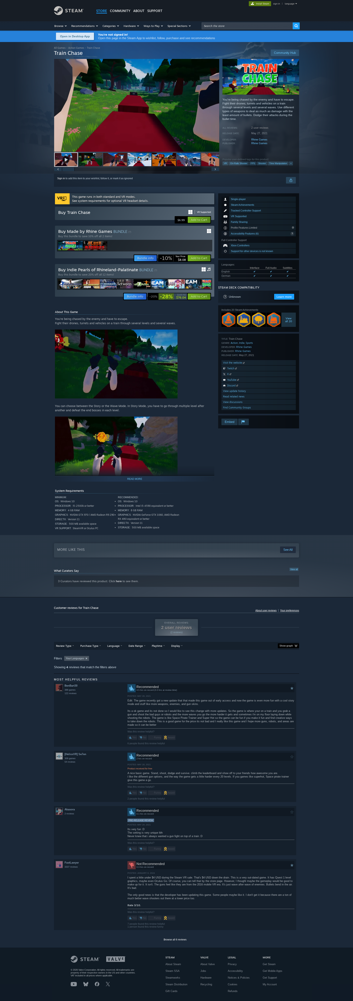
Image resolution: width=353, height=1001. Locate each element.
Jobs (203, 970)
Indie (242, 342)
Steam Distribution (176, 984)
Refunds (233, 991)
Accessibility (235, 970)
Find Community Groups (237, 407)
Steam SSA (172, 970)
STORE (101, 11)
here (119, 581)
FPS (253, 163)
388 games (70, 690)
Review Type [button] (63, 645)
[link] (173, 258)
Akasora (70, 809)
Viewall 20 (288, 320)
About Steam (173, 964)
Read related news (234, 396)
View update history (234, 391)
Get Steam (269, 964)
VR (225, 163)
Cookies (232, 984)
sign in (276, 3)
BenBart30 (71, 685)
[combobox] (247, 25)
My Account (270, 984)
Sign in (61, 178)
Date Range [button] (135, 645)
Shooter (262, 163)
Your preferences (289, 610)
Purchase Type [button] (89, 645)
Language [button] (113, 645)
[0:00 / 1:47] (136, 105)
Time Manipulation (278, 163)
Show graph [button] (286, 645)
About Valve (207, 964)
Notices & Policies (239, 977)
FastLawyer (72, 862)
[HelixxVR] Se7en (75, 754)
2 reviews (69, 813)
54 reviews (70, 762)
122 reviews (71, 693)
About (138, 11)
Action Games (76, 47)
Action (234, 342)
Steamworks (172, 977)
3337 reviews (71, 867)
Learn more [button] (284, 296)
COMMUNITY (120, 11)
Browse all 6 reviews (175, 939)
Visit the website (233, 362)
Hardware (205, 977)
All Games (60, 47)
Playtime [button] (157, 645)
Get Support (270, 977)
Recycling (206, 984)
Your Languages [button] (75, 658)
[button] (60, 26)
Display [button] (175, 645)
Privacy (232, 964)
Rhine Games (259, 139)
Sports (249, 342)
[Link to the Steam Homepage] (69, 14)
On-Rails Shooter (238, 163)
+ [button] (291, 163)
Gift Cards (171, 991)
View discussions (232, 402)
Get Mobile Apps (272, 970)
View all (294, 569)
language (289, 3)
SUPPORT (154, 11)
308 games (70, 758)
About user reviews (266, 610)
